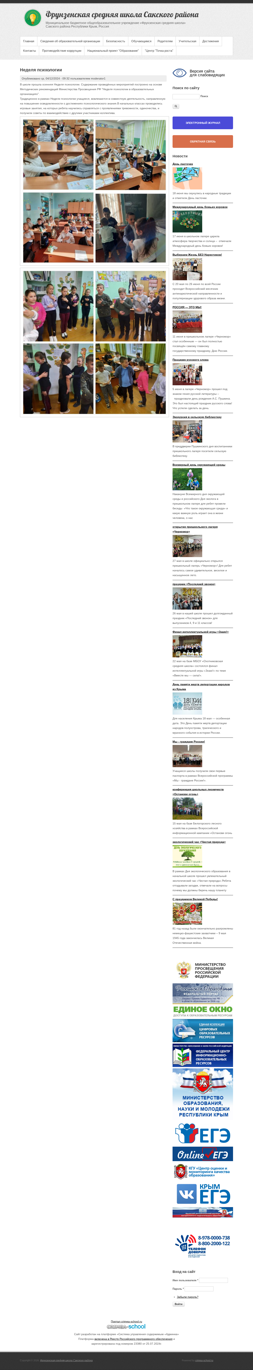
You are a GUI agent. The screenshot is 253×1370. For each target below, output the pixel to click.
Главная (28, 41)
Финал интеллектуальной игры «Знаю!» (201, 631)
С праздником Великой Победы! (195, 899)
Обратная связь (203, 141)
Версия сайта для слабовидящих (207, 73)
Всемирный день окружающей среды (199, 464)
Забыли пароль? (187, 1296)
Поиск (204, 96)
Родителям (165, 41)
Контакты (29, 50)
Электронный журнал (203, 122)
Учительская (187, 41)
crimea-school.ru (204, 1360)
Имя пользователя (185, 1280)
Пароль (178, 1288)
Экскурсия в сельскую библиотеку (197, 417)
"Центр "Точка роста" (159, 50)
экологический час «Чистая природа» (199, 841)
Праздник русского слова (191, 359)
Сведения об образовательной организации (70, 41)
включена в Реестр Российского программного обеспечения (133, 1338)
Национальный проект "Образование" (113, 50)
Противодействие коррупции (61, 50)
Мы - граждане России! (189, 741)
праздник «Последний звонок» (194, 584)
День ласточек (183, 163)
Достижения (210, 41)
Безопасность (115, 41)
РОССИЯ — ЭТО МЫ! (187, 307)
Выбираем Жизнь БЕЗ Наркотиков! (197, 254)
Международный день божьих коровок (200, 206)
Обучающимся (141, 41)
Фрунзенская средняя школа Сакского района (66, 1360)
